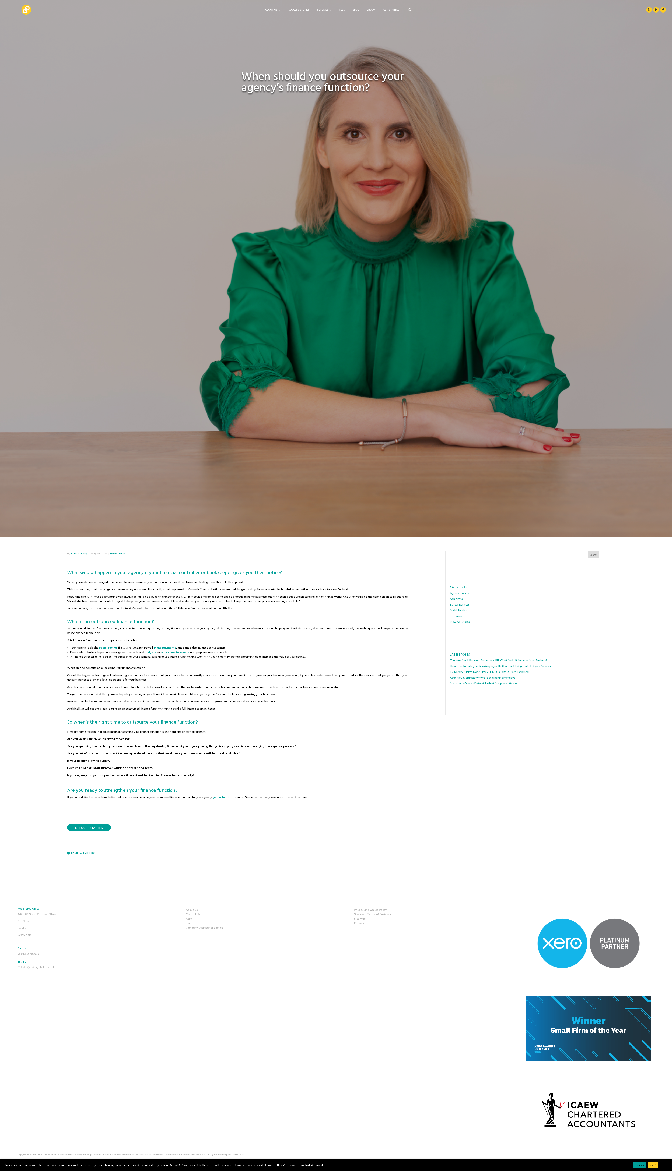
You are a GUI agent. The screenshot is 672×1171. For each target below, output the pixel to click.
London (22, 928)
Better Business (119, 553)
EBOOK (371, 10)
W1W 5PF (24, 935)
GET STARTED (391, 10)
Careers (359, 923)
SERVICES (322, 10)
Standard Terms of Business (372, 914)
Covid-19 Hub (458, 610)
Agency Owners (459, 593)
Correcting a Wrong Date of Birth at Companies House (483, 683)
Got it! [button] (653, 1164)
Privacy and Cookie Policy (370, 909)
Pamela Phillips (80, 553)
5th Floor (23, 921)
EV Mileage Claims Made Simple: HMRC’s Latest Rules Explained (489, 672)
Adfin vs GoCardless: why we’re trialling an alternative (482, 677)
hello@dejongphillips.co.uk (38, 967)
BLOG (356, 10)
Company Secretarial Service (204, 927)
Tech (189, 923)
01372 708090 (30, 954)
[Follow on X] (649, 10)
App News (456, 598)
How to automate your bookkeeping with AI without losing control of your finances (500, 666)
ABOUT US (271, 10)
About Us (192, 909)
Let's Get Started (89, 827)
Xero (189, 918)
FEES (342, 10)
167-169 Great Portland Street (38, 914)
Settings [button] (639, 1164)
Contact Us (193, 914)
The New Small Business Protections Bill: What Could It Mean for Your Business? (498, 660)
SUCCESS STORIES (299, 10)
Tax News (456, 616)
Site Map (360, 918)
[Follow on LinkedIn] (656, 10)
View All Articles (460, 622)
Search (593, 554)
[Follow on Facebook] (663, 10)
